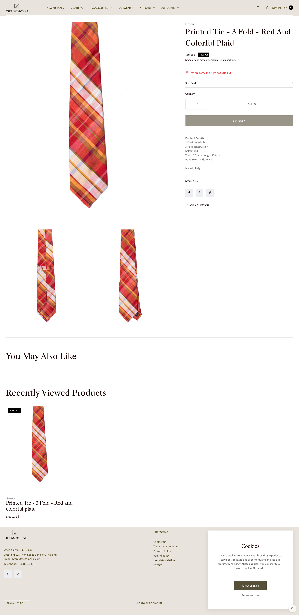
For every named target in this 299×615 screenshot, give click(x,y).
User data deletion (164, 560)
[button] (78, 7)
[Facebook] (8, 574)
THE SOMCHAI (154, 603)
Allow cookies (250, 585)
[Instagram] (17, 574)
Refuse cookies (250, 595)
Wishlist (276, 8)
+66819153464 (26, 564)
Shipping (190, 59)
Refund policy (161, 555)
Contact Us (159, 542)
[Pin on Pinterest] (199, 192)
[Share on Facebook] (189, 192)
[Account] (267, 7)
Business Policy (162, 551)
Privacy (157, 565)
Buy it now (239, 120)
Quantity (190, 93)
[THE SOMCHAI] (17, 7)
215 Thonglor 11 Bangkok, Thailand (36, 554)
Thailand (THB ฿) (15, 603)
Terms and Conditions (166, 546)
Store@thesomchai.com (26, 559)
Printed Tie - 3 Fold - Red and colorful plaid (39, 506)
